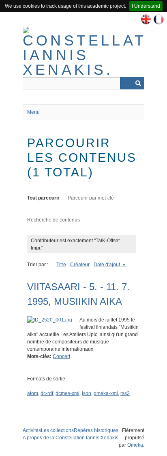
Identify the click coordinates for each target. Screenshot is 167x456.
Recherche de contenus (53, 220)
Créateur (80, 264)
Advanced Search (126, 83)
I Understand (146, 6)
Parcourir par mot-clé (91, 198)
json (86, 393)
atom (32, 393)
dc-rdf (47, 393)
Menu (33, 112)
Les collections (57, 430)
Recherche (138, 83)
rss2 (125, 393)
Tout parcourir (43, 198)
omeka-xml (106, 393)
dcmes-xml (67, 393)
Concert (61, 356)
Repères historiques (96, 430)
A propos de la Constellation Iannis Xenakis (70, 438)
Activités (32, 430)
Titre (61, 264)
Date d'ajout (107, 264)
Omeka (135, 445)
